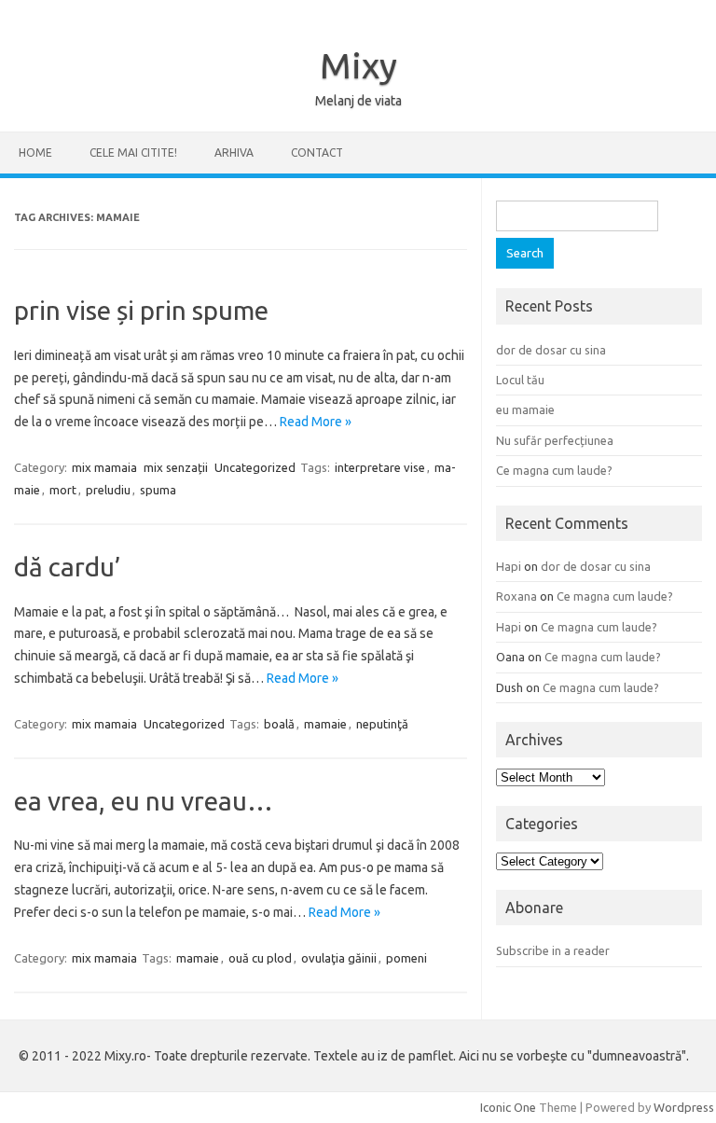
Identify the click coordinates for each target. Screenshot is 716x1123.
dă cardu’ (67, 566)
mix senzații (176, 467)
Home (35, 152)
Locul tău (520, 379)
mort (62, 489)
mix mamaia (104, 467)
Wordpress (684, 1107)
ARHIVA (234, 152)
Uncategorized (255, 467)
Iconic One (508, 1107)
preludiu (108, 489)
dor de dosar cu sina (551, 349)
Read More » (315, 421)
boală (279, 723)
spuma (158, 489)
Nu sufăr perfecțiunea (554, 440)
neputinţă (382, 723)
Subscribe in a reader (553, 950)
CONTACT (317, 152)
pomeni (406, 957)
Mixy (358, 65)
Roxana (516, 596)
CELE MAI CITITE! (133, 152)
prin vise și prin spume (141, 310)
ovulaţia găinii (339, 957)
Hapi (508, 566)
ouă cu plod (260, 957)
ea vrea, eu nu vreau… (143, 800)
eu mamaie (525, 409)
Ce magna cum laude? (554, 470)
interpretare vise (380, 467)
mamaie (325, 723)
